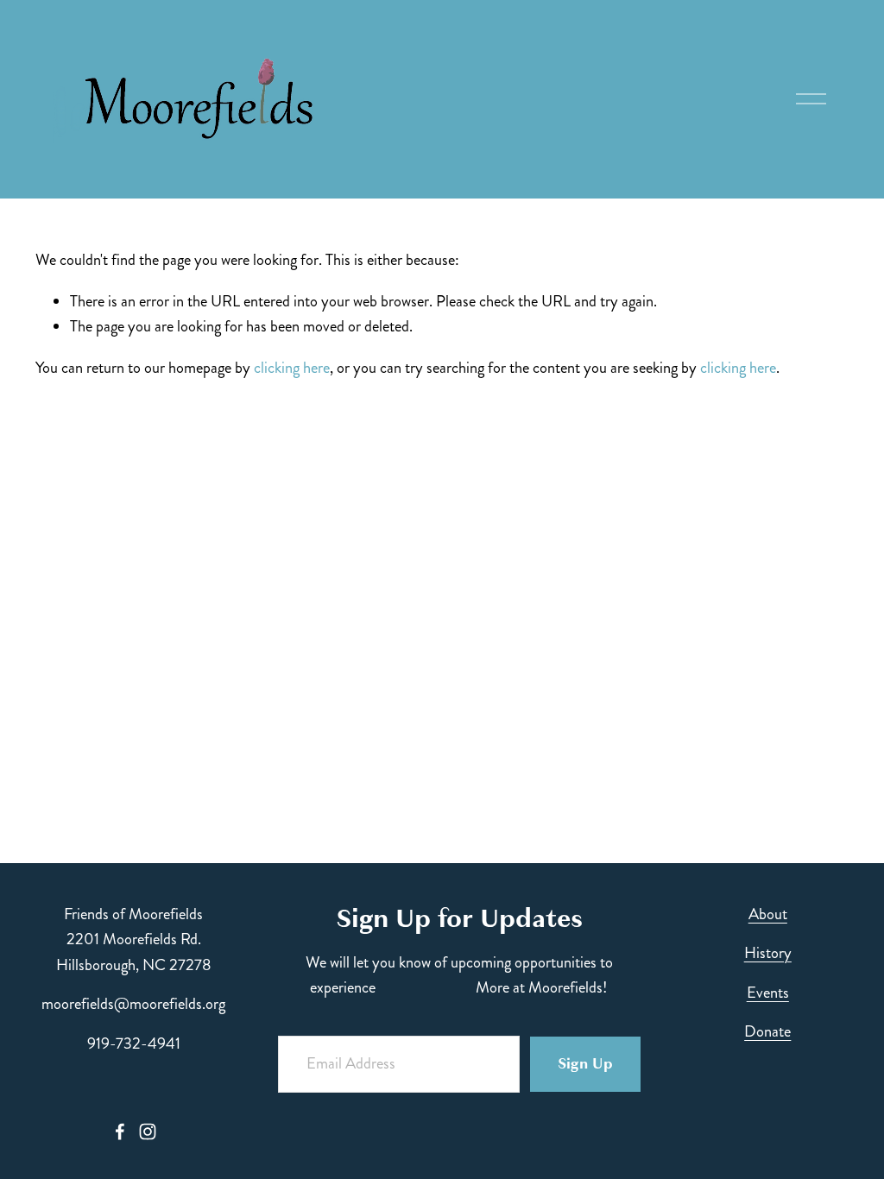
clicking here (292, 367)
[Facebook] (120, 1131)
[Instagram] (147, 1131)
